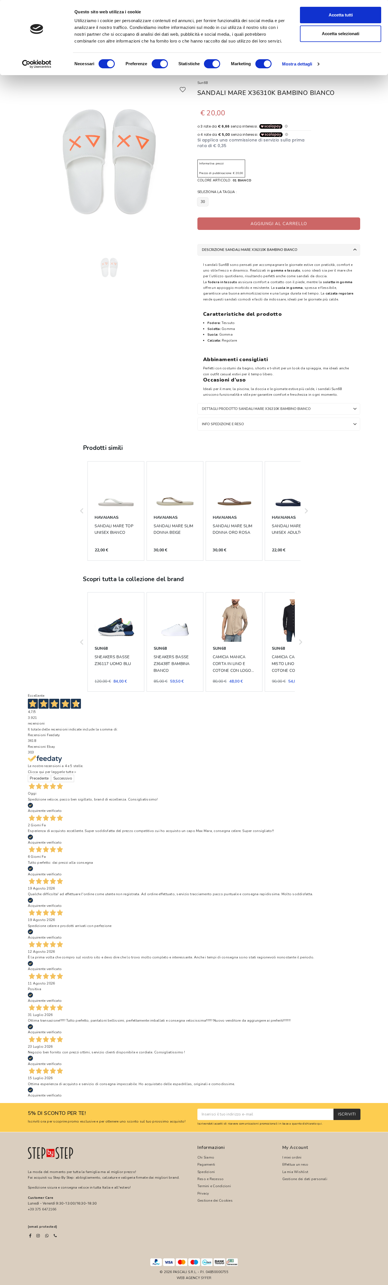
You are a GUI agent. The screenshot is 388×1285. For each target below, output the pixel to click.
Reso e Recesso (210, 1179)
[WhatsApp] (47, 1236)
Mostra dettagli (297, 64)
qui (319, 1123)
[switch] (160, 63)
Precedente (39, 778)
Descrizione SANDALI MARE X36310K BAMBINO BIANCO (249, 249)
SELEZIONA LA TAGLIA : (217, 192)
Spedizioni (206, 1172)
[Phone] (55, 1236)
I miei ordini (292, 1157)
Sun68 (202, 83)
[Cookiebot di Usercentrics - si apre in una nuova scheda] (37, 64)
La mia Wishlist (295, 1172)
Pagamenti (206, 1164)
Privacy (203, 1193)
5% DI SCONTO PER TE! (57, 1113)
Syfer (206, 1278)
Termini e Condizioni (214, 1186)
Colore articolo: (224, 180)
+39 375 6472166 (42, 1209)
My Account (295, 1147)
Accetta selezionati (340, 33)
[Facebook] (30, 1236)
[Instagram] (38, 1236)
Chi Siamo (205, 1157)
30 (203, 201)
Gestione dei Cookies (215, 1200)
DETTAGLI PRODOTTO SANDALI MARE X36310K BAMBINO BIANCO (256, 409)
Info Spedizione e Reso (223, 424)
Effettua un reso (295, 1164)
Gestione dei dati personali (304, 1179)
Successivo (62, 778)
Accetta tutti (341, 14)
